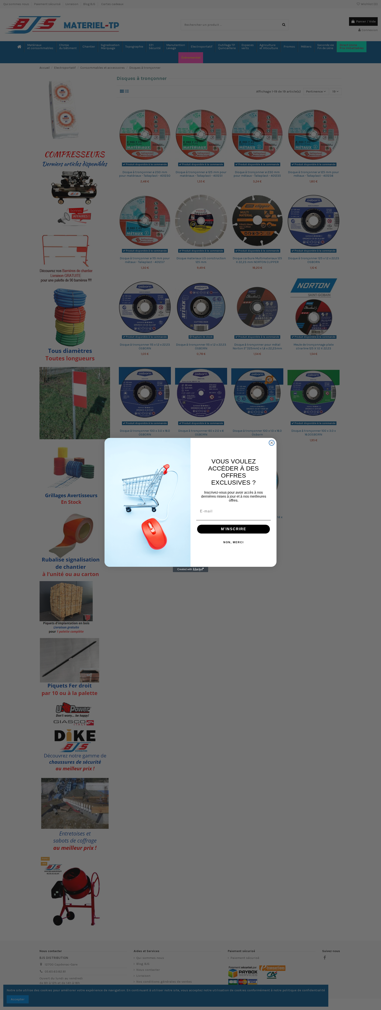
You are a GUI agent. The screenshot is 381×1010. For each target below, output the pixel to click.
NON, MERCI (233, 542)
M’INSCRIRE (233, 529)
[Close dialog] (271, 442)
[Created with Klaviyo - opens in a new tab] (190, 569)
